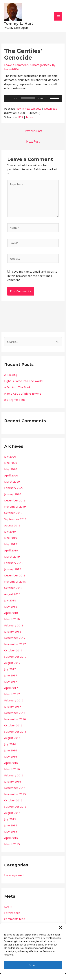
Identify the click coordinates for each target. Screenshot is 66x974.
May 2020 (10, 469)
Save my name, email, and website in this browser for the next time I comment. (32, 276)
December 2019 (14, 500)
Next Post (33, 141)
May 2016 (10, 756)
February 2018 (13, 625)
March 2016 (12, 769)
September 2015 (15, 806)
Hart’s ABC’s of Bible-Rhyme (22, 393)
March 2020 (12, 481)
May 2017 (10, 681)
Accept (33, 965)
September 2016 (15, 731)
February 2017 (13, 700)
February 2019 (13, 563)
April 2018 (11, 613)
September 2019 (15, 519)
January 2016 (12, 781)
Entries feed (12, 913)
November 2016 (15, 719)
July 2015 (10, 819)
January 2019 (12, 569)
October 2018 (13, 588)
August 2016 (12, 738)
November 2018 (15, 581)
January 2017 (12, 706)
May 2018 (10, 606)
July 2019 (10, 531)
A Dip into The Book (17, 387)
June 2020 (10, 463)
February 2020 (13, 488)
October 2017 (13, 650)
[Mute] (47, 98)
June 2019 (10, 538)
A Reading (10, 374)
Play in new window (28, 108)
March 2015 (12, 844)
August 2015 (12, 813)
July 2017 (10, 669)
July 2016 (10, 744)
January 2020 (12, 494)
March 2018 (12, 619)
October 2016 (13, 725)
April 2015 (11, 838)
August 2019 (12, 525)
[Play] (9, 98)
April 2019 (11, 550)
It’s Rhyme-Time (14, 399)
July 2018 (10, 600)
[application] (33, 98)
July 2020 (10, 456)
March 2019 (12, 556)
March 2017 (12, 694)
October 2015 (13, 800)
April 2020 (11, 475)
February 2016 (13, 775)
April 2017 (11, 688)
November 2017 (15, 644)
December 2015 (14, 788)
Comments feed (14, 919)
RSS (20, 117)
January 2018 (12, 631)
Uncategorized (40, 65)
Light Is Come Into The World (23, 381)
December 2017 (14, 638)
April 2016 (11, 763)
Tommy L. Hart (18, 23)
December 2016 (14, 713)
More (29, 117)
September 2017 (15, 656)
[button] (60, 927)
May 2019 (10, 544)
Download (50, 108)
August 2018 (12, 594)
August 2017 (12, 663)
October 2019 (13, 513)
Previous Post (32, 131)
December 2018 (14, 575)
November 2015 (15, 794)
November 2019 (15, 506)
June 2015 (10, 825)
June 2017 (10, 675)
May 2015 (10, 831)
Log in (8, 906)
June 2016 (10, 750)
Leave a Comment (16, 65)
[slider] (55, 98)
